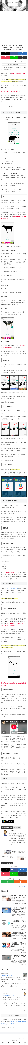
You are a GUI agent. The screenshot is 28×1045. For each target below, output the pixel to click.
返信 (25, 989)
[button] (22, 57)
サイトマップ (7, 1038)
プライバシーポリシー (20, 1038)
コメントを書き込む (14, 1015)
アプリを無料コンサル (12, 588)
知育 (11, 863)
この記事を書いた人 (7, 827)
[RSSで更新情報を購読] (20, 881)
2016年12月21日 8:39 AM (6, 975)
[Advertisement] (14, 27)
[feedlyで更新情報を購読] (7, 881)
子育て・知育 (5, 863)
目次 (9, 106)
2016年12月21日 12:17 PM (8, 995)
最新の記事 (17, 827)
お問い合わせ (14, 1040)
